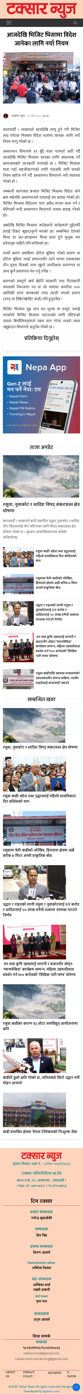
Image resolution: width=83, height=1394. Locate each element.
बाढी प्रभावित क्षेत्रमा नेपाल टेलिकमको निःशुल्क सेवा (40, 1132)
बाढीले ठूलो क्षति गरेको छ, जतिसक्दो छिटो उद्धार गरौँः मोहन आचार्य (41, 1080)
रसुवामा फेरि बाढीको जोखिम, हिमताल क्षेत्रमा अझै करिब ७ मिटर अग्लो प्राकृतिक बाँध (56, 583)
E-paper (71, 1375)
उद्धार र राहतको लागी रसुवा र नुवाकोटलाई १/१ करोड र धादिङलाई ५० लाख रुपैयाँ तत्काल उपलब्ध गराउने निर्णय (57, 612)
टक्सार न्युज (18, 116)
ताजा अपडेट (41, 447)
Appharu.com (51, 1391)
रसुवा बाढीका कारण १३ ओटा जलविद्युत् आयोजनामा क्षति (40, 1026)
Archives (54, 1373)
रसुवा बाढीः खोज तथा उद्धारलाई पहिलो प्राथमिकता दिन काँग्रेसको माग (56, 556)
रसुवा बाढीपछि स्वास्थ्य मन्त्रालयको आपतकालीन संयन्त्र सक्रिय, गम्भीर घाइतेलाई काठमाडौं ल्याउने (58, 678)
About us (10, 1375)
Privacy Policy (29, 1375)
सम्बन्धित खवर (41, 699)
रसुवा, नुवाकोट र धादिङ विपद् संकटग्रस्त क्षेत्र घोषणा (41, 508)
